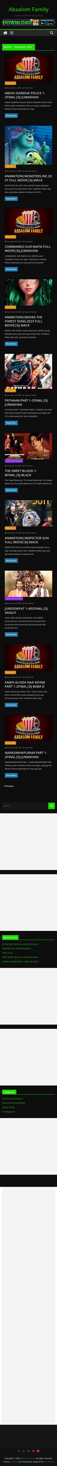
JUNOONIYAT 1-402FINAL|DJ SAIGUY (26, 610)
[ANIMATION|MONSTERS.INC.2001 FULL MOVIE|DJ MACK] (28, 145)
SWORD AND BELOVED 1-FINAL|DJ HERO (20, 961)
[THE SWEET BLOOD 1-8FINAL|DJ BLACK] (28, 446)
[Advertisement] (28, 841)
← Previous (8, 786)
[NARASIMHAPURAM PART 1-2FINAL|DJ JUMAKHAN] (28, 728)
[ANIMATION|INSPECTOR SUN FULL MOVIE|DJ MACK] (28, 513)
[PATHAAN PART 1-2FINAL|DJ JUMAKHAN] (28, 371)
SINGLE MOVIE (10, 83)
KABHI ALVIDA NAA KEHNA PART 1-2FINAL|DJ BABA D (25, 684)
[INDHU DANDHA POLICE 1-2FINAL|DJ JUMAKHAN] (28, 68)
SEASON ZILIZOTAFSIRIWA (14, 461)
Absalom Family (29, 9)
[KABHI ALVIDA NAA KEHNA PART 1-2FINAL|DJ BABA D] (28, 657)
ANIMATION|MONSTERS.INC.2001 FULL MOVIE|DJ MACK (28, 178)
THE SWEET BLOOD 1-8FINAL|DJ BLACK (21, 473)
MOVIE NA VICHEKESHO (12, 1098)
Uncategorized (8, 1111)
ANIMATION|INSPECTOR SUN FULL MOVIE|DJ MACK (27, 540)
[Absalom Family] (5, 33)
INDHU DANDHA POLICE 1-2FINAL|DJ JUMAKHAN (25, 95)
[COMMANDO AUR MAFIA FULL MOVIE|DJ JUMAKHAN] (28, 222)
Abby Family (29, 603)
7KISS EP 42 (7, 953)
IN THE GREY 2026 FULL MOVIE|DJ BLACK (20, 944)
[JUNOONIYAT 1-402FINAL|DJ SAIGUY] (28, 584)
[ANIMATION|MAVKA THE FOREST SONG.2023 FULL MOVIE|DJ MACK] (28, 292)
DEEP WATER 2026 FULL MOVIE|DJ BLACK (20, 957)
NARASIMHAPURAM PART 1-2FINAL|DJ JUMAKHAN (26, 754)
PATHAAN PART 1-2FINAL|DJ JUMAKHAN (26, 402)
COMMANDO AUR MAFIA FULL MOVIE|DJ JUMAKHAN (28, 248)
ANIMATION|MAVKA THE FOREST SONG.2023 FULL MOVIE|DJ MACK (23, 321)
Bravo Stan (29, 88)
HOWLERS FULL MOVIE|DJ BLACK (16, 948)
